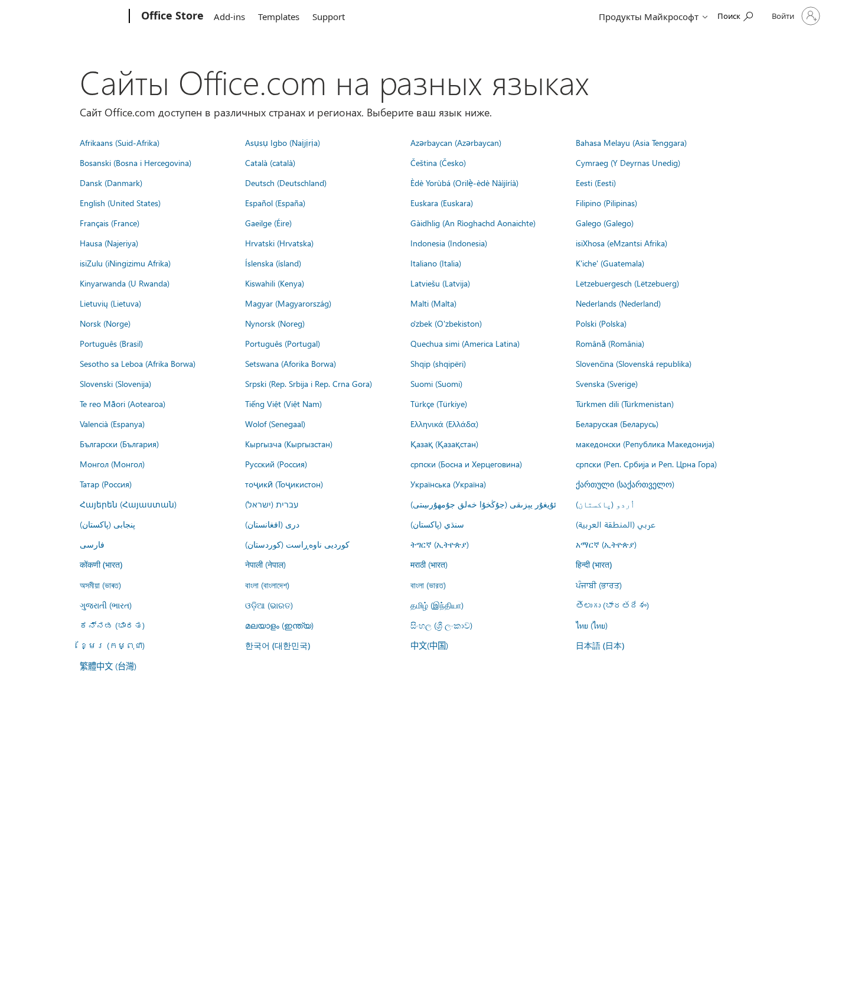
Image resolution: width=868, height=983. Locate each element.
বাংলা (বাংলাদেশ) (267, 585)
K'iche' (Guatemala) (610, 263)
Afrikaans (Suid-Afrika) (119, 142)
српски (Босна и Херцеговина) (466, 464)
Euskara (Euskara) (441, 203)
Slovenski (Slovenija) (115, 383)
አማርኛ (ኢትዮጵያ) (606, 544)
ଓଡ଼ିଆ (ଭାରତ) (269, 605)
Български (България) (119, 444)
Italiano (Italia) (435, 263)
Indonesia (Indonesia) (448, 243)
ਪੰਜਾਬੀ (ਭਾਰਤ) (599, 585)
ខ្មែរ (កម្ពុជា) (112, 645)
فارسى (92, 544)
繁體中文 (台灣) (108, 666)
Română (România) (610, 343)
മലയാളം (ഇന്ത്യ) (279, 625)
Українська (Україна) (448, 484)
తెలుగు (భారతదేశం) (612, 605)
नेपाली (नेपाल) (265, 564)
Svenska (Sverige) (607, 383)
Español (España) (275, 203)
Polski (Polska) (601, 323)
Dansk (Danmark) (111, 182)
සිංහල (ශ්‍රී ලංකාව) (441, 625)
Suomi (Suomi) (436, 383)
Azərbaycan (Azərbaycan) (455, 142)
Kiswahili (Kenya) (274, 283)
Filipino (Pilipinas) (606, 203)
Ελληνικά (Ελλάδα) (444, 423)
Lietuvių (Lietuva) (110, 303)
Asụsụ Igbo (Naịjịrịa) (282, 142)
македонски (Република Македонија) (645, 444)
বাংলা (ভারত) (428, 585)
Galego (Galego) (605, 223)
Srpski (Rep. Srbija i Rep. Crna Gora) (308, 383)
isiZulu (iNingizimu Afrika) (125, 263)
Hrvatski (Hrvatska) (279, 243)
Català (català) (270, 162)
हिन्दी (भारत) (594, 564)
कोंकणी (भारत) (101, 564)
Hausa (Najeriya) (109, 243)
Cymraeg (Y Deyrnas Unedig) (628, 162)
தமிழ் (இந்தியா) (437, 605)
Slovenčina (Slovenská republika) (633, 363)
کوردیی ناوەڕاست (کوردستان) (297, 544)
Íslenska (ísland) (273, 263)
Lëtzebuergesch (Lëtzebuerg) (627, 283)
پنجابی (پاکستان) (107, 524)
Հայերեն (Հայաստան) (128, 504)
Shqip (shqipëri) (438, 363)
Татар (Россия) (106, 484)
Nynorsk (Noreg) (275, 323)
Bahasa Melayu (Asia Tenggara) (631, 142)
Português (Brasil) (111, 343)
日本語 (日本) (600, 645)
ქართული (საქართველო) (625, 484)
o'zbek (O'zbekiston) (446, 323)
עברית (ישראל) (271, 504)
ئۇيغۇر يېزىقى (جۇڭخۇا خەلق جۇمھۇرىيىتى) (483, 504)
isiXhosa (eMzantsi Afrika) (621, 243)
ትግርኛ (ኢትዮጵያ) (439, 544)
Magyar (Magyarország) (288, 303)
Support (328, 16)
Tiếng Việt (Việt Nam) (283, 403)
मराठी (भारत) (429, 564)
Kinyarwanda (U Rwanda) (124, 283)
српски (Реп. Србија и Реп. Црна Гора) (646, 464)
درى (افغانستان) (272, 524)
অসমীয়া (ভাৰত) (100, 585)
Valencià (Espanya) (112, 423)
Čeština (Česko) (438, 162)
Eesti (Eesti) (596, 182)
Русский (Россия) (276, 464)
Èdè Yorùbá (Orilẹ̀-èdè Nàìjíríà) (464, 182)
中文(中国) (429, 645)
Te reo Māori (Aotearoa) (122, 403)
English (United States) (120, 203)
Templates (278, 16)
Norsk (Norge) (105, 323)
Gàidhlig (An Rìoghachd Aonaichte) (473, 223)
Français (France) (109, 223)
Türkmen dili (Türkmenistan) (625, 403)
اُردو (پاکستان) (605, 504)
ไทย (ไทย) (592, 625)
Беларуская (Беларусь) (617, 423)
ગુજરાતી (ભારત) (106, 605)
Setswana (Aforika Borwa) (290, 363)
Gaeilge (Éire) (268, 223)
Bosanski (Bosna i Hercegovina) (135, 162)
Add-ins (229, 16)
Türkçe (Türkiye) (438, 403)
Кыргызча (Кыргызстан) (288, 444)
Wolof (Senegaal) (275, 423)
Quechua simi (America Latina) (465, 343)
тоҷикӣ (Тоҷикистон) (284, 484)
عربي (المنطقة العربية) (615, 524)
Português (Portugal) (282, 343)
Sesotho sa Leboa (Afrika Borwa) (137, 363)
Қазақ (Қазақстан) (444, 444)
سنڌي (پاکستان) (437, 524)
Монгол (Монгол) (112, 464)
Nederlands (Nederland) (618, 303)
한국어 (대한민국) (277, 645)
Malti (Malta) (433, 303)
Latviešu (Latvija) (440, 283)
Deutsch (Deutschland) (286, 182)
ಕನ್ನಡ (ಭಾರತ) (112, 625)
